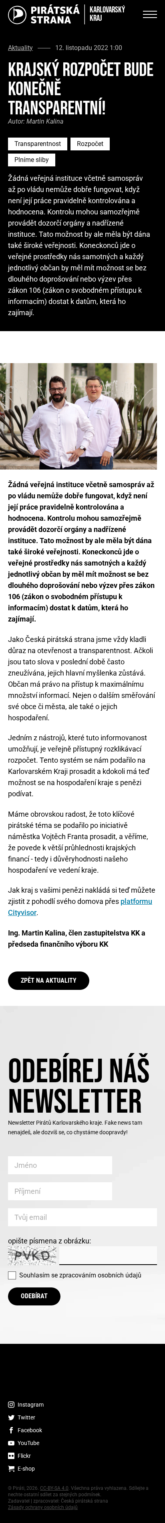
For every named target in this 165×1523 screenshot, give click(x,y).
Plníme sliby (31, 160)
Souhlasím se (80, 1275)
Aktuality (20, 48)
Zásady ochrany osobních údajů (43, 1507)
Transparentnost (37, 144)
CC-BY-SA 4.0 (54, 1488)
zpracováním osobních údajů (100, 1275)
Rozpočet (90, 144)
